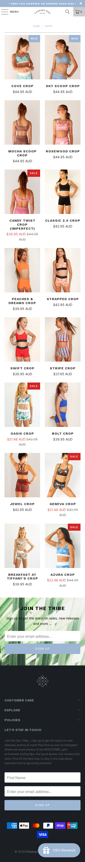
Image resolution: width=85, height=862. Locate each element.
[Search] (67, 11)
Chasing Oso (34, 851)
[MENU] (2, 11)
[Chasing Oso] (42, 11)
